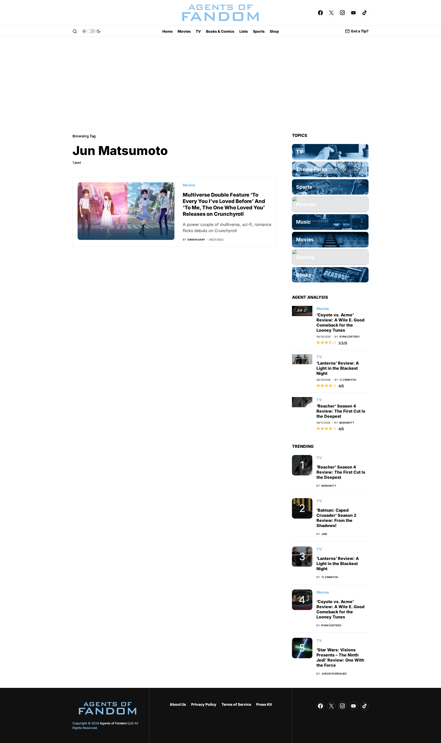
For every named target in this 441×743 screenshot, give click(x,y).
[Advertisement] (220, 85)
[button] (74, 31)
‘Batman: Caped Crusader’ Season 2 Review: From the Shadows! (336, 518)
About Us (178, 704)
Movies (189, 185)
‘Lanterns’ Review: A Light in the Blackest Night (337, 368)
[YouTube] (353, 13)
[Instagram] (342, 13)
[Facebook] (320, 13)
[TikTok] (364, 13)
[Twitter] (331, 13)
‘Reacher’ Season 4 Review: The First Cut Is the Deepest (340, 411)
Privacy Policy (203, 704)
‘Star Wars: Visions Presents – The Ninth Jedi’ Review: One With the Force (340, 657)
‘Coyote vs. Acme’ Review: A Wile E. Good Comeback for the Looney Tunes (340, 322)
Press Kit (264, 704)
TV (319, 357)
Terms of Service (236, 704)
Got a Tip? (360, 31)
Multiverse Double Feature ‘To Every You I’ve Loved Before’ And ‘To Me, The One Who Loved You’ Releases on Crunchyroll (224, 204)
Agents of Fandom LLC (116, 723)
